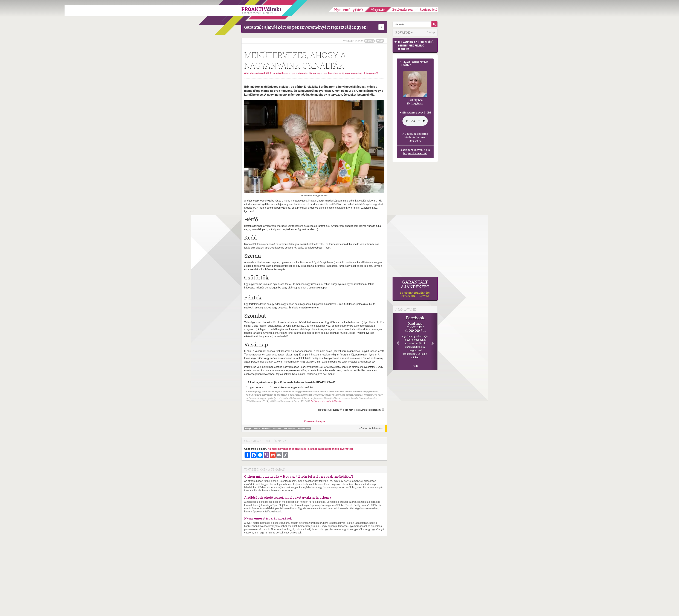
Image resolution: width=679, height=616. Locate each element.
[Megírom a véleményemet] (383, 409)
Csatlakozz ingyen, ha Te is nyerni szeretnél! (415, 151)
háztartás (266, 428)
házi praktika (290, 428)
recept (248, 428)
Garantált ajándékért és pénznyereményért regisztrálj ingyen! (306, 27)
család (257, 428)
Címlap (431, 32)
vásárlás (277, 428)
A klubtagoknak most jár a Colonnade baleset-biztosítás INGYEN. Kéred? (292, 382)
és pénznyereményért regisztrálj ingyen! (415, 289)
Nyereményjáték (349, 9)
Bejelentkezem (403, 9)
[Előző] (396, 341)
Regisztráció (428, 9)
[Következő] (434, 341)
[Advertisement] (415, 220)
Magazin (377, 9)
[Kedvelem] (340, 409)
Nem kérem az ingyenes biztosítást (293, 387)
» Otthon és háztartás (370, 428)
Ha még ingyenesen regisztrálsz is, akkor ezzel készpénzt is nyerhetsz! (310, 448)
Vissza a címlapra (314, 421)
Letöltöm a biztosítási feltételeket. (327, 400)
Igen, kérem (256, 387)
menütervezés (304, 428)
